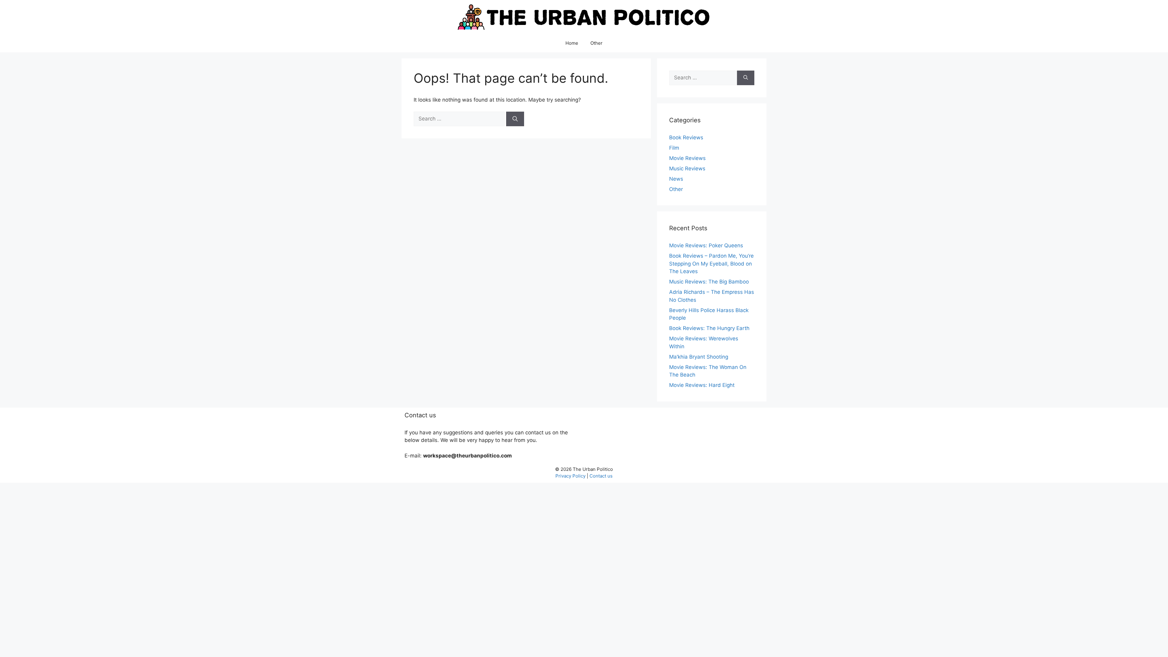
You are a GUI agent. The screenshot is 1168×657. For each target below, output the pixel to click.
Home (571, 43)
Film (674, 148)
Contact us (601, 476)
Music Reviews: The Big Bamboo (709, 282)
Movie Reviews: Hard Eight (702, 385)
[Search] (515, 119)
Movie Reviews (687, 158)
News (676, 179)
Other (596, 43)
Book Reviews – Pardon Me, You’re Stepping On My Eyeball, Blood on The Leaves (711, 263)
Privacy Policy (570, 476)
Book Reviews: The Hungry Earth (709, 328)
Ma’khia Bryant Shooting (698, 357)
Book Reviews (686, 137)
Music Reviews (687, 168)
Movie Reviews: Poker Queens (706, 245)
